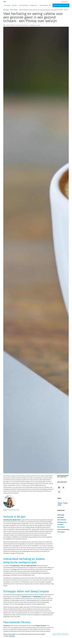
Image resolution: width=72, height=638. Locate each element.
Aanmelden (64, 1)
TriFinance (6, 625)
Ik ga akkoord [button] (65, 634)
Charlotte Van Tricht (13, 510)
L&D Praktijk (13, 9)
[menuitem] (7, 5)
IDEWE (34, 565)
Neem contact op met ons (61, 5)
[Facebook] (59, 487)
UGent (18, 520)
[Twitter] (63, 487)
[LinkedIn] (59, 492)
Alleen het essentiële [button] (56, 634)
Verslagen (65, 503)
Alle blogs (6, 9)
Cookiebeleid (11, 636)
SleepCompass (37, 596)
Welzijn (59, 504)
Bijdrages (60, 503)
